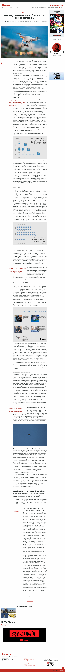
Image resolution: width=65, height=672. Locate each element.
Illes (10, 7)
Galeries (56, 7)
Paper (61, 7)
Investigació (45, 7)
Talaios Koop (57, 670)
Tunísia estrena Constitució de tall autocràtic (11, 644)
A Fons (24, 12)
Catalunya (3, 7)
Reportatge (41, 7)
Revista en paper (26, 663)
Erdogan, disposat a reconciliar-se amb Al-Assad (37, 644)
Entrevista (50, 7)
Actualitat (36, 7)
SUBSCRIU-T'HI (53, 5)
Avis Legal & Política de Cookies (29, 665)
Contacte (25, 664)
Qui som (25, 658)
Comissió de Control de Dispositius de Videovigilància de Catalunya (29, 598)
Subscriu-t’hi (26, 660)
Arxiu (5, 625)
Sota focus (32, 7)
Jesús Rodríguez (6, 60)
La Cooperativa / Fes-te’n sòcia (29, 659)
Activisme (15, 598)
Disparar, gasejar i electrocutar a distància (8, 622)
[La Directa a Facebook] (56, 1)
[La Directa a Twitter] (58, 1)
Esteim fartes (57, 55)
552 (33, 596)
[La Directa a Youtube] (60, 1)
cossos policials (44, 598)
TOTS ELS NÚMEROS (57, 35)
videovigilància (30, 601)
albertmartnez (4, 61)
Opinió (53, 7)
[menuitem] (3, 7)
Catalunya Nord (14, 7)
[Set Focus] (49, 6)
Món (17, 7)
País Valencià (7, 7)
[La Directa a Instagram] (62, 1)
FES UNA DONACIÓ (59, 5)
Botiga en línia (26, 661)
